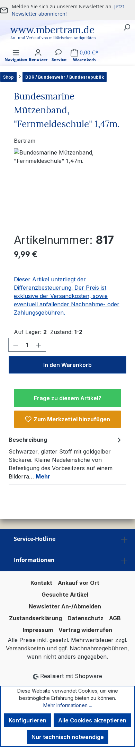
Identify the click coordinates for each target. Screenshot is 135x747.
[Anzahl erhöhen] (39, 345)
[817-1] (67, 187)
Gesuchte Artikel (65, 594)
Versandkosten (25, 648)
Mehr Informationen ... (67, 705)
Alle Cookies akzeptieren (92, 720)
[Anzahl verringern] (15, 345)
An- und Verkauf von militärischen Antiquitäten (53, 37)
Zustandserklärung (35, 618)
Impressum (38, 629)
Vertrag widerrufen (85, 629)
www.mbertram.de (52, 30)
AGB (115, 618)
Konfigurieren (27, 720)
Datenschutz (86, 618)
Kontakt (41, 582)
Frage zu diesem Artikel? (67, 398)
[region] (67, 187)
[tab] (66, 457)
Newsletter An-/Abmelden (65, 606)
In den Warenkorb (67, 364)
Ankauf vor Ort (78, 582)
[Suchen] (126, 27)
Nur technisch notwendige (68, 736)
